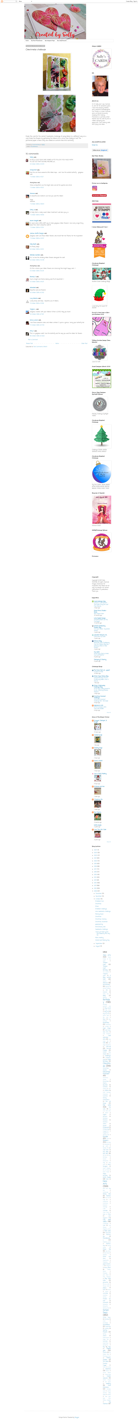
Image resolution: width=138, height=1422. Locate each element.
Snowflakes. (106, 1325)
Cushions (105, 1096)
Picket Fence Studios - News (100, 611)
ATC (107, 990)
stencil (104, 1336)
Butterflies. (106, 1023)
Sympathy (105, 1345)
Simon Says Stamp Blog (101, 676)
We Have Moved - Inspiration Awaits (102, 629)
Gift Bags (105, 1151)
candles (107, 1026)
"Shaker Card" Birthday (105, 968)
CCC (110, 1054)
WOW (109, 1394)
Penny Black (107, 1268)
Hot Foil (107, 1197)
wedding (108, 1384)
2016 (95, 872)
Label (104, 1209)
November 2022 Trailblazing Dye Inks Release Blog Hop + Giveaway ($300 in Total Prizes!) (101, 645)
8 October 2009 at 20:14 (37, 249)
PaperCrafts (106, 1260)
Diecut (106, 1113)
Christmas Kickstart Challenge (100, 697)
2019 (95, 864)
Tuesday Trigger (105, 1364)
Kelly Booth (33, 244)
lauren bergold (34, 221)
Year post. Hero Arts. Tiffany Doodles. (107, 1398)
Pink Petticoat (107, 1277)
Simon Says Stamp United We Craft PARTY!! (101, 654)
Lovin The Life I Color (100, 830)
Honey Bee (107, 1194)
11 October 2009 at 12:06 (37, 303)
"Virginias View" (105, 975)
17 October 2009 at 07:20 (37, 325)
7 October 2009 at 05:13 (37, 188)
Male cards (107, 1231)
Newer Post (29, 344)
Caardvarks (108, 1024)
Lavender (105, 1210)
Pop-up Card (106, 1286)
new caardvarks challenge (102, 911)
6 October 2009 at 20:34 (37, 164)
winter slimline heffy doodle (107, 1392)
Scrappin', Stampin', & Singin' (100, 721)
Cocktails (105, 1087)
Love (104, 1225)
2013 (95, 880)
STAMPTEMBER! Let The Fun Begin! (101, 620)
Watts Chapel (107, 1380)
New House (106, 1253)
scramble (105, 1293)
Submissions (106, 1337)
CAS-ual (108, 1047)
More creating (99, 938)
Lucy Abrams (34, 298)
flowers (105, 1140)
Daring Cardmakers (106, 1099)
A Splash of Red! (98, 672)
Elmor (97, 906)
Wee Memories (107, 1386)
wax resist (108, 1382)
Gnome (104, 1159)
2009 (95, 891)
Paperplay (105, 1262)
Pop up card (106, 1284)
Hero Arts (105, 1182)
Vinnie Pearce (107, 1372)
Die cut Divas (107, 1102)
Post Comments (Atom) (40, 347)
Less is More (107, 1214)
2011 (95, 886)
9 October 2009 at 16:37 (37, 282)
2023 (95, 853)
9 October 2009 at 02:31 (37, 271)
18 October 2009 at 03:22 (37, 336)
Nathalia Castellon (35, 255)
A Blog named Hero (107, 977)
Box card (105, 1017)
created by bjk (98, 735)
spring (106, 1328)
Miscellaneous (34, 146)
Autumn (105, 992)
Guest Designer (107, 1165)
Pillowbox (105, 1273)
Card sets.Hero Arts (107, 1037)
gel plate (105, 1146)
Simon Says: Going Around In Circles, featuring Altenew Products (102, 690)
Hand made (106, 1172)
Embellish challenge (101, 909)
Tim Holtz (105, 1362)
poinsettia (105, 1282)
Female (105, 1136)
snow (104, 1321)
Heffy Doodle (97, 825)
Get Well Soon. (107, 1149)
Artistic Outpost (107, 988)
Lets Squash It (107, 1217)
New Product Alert (99, 614)
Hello (107, 1179)
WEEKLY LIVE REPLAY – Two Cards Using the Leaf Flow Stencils (101, 604)
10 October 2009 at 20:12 (37, 293)
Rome (109, 1289)
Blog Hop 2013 (106, 1013)
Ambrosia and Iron (99, 787)
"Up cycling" (106, 972)
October (98, 899)
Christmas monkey (100, 919)
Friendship (106, 1144)
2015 (95, 875)
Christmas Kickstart (106, 1073)
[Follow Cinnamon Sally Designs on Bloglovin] (100, 151)
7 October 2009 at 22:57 (37, 238)
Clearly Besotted (105, 1084)
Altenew (105, 983)
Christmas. (106, 1081)
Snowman (108, 1326)
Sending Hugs (98, 748)
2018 (95, 866)
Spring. (104, 1334)
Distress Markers (105, 1119)
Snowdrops (105, 1323)
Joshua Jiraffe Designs (37, 233)
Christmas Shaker (106, 1069)
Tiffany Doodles (107, 1359)
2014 (95, 877)
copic (110, 1088)
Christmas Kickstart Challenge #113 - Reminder (101, 700)
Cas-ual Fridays (107, 1049)
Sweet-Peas (105, 1343)
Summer (105, 1341)
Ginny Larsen (34, 320)
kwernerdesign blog (100, 601)
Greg (104, 1162)
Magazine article (107, 1229)
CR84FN (107, 1090)
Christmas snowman (101, 922)
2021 (95, 858)
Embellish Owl (99, 901)
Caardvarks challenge (101, 929)
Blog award (108, 1008)
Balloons (105, 997)
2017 (95, 869)
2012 (95, 883)
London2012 (105, 1223)
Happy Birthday (105, 1174)
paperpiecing (99, 924)
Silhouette (105, 1302)
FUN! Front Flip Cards (100, 636)
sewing (104, 1297)
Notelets (105, 1255)
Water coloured (107, 1377)
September (99, 944)
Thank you (107, 1349)
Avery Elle (106, 994)
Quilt (104, 1290)
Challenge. (108, 1056)
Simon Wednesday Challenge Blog (99, 686)
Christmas (98, 904)
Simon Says (106, 1311)
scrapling (105, 1295)
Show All (109, 712)
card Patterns (107, 1034)
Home (27, 40)
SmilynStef (33, 170)
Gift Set (105, 1155)
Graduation (105, 1161)
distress (105, 1116)
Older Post (84, 344)
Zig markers (107, 1403)
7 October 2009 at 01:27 (37, 177)
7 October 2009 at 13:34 (37, 228)
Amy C (32, 331)
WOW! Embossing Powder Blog (99, 626)
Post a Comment (33, 340)
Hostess (108, 1196)
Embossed (106, 1127)
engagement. (106, 1131)
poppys (104, 1288)
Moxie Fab (107, 1249)
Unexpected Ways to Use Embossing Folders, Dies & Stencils (101, 679)
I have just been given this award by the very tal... (102, 933)
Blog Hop (106, 1012)
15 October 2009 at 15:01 (37, 314)
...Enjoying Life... (98, 799)
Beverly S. (33, 277)
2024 (95, 850)
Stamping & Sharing (100, 660)
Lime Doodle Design (100, 618)
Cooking (104, 1088)
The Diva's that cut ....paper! (102, 670)
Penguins (108, 1266)
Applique (107, 986)
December (99, 894)
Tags (109, 1347)
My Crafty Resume (62, 40)
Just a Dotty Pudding (100, 774)
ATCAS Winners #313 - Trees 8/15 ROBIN (100, 708)
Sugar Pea (106, 1339)
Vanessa (32, 194)
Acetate (104, 981)
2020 (95, 861)
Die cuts (107, 1105)
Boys (104, 1019)
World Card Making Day (102, 940)
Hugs (104, 1199)
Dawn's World (98, 761)
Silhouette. (105, 1304)
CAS (104, 1043)
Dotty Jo (32, 210)
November (99, 896)
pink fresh (106, 1275)
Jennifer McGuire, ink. (100, 635)
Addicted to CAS (98, 706)
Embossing (106, 1129)
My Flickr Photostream (36, 40)
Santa (106, 1291)
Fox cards (108, 1142)
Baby (104, 996)
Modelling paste (107, 1242)
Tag (104, 1347)
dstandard (33, 288)
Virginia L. (33, 309)
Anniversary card (100, 927)
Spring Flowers (105, 1331)
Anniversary (106, 985)
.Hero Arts (107, 955)
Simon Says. (107, 1317)
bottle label (106, 1015)
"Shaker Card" (105, 964)
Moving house (99, 914)
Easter (105, 1125)
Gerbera (105, 1148)
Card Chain (107, 1028)
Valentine (108, 1369)
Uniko (109, 1367)
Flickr (108, 1138)
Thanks (105, 1352)
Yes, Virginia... (97, 812)
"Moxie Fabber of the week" (107, 959)
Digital (104, 1114)
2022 (95, 855)
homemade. (105, 1192)
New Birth (108, 1251)
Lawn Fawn (106, 1212)
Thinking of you (107, 1356)
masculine (108, 1233)
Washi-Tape (108, 1374)
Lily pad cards (107, 1220)
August (98, 946)
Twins (104, 1367)
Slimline (107, 1319)
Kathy (31, 157)
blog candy (108, 1010)
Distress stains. (105, 1123)
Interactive (105, 1201)
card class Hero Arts (107, 1031)
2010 (95, 888)
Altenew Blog (98, 641)
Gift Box (105, 1153)
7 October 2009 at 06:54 (37, 204)
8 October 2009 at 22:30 (37, 260)
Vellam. (107, 1371)
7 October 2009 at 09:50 (37, 215)
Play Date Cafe (107, 1279)
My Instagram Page (50, 40)
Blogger (77, 1417)
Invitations (105, 1203)
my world (96, 652)
